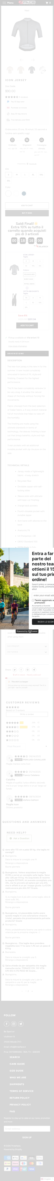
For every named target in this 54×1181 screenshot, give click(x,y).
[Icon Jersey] (27, 34)
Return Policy (20, 1098)
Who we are (18, 1077)
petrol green (29, 284)
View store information (17, 346)
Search (15, 1057)
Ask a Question (21, 838)
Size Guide (10, 86)
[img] (21, 756)
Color (8, 187)
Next (27, 10)
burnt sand (28, 279)
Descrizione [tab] (15, 354)
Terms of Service (22, 1091)
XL (33, 175)
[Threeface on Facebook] (7, 1024)
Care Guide (17, 1064)
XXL (41, 175)
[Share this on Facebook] (20, 670)
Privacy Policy (20, 1104)
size (7, 169)
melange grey (29, 274)
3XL (8, 181)
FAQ (12, 1111)
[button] (12, 97)
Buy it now (27, 213)
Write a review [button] (27, 714)
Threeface (15, 1146)
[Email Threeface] (21, 1024)
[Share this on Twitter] (14, 670)
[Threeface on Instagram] (14, 1024)
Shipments (17, 1084)
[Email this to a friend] (33, 670)
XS (26, 298)
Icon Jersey (16, 80)
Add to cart (27, 325)
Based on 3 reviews (15, 710)
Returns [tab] (12, 652)
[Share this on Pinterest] (27, 670)
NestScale (32, 164)
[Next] (32, 59)
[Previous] (21, 59)
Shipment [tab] (13, 646)
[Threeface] (27, 3)
